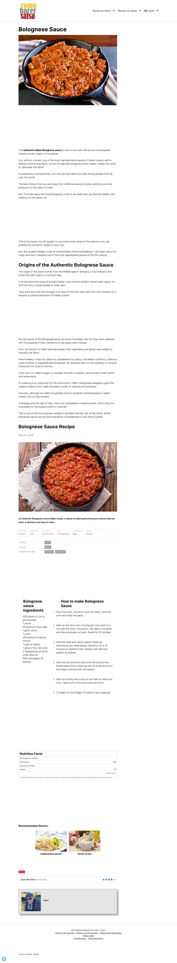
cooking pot (60, 552)
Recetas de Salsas (102, 10)
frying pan (49, 552)
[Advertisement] (68, 128)
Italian (47, 542)
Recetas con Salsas (127, 10)
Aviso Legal (88, 936)
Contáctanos (80, 938)
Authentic (61, 265)
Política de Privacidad (87, 933)
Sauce (47, 547)
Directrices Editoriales (111, 933)
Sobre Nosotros (95, 938)
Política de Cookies (65, 933)
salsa (46, 900)
